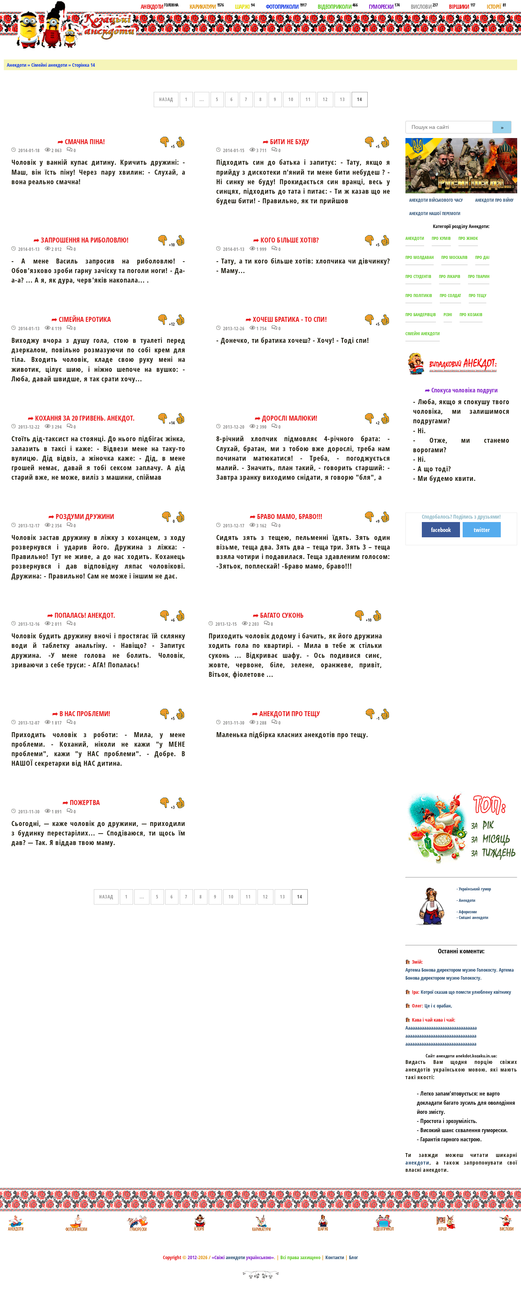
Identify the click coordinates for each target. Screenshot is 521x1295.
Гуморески (384, 6)
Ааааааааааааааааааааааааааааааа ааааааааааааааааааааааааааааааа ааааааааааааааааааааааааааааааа (441, 1035)
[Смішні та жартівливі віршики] (445, 1223)
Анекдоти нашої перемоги (434, 213)
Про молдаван (419, 257)
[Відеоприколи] (383, 1223)
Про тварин (478, 276)
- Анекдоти (466, 900)
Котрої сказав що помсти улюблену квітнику (466, 991)
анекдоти (417, 1162)
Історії (496, 6)
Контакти (334, 1257)
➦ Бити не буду (286, 141)
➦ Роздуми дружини (81, 516)
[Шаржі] (322, 1223)
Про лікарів (449, 276)
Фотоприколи (286, 6)
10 (291, 99)
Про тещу (477, 295)
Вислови (424, 6)
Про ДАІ (482, 257)
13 (342, 99)
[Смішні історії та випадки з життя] (199, 1223)
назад (166, 99)
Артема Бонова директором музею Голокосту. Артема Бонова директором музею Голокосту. (459, 973)
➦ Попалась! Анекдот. (81, 615)
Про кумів (441, 238)
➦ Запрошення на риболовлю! (81, 239)
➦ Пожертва (81, 802)
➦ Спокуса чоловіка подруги (461, 390)
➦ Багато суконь (278, 615)
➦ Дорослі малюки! (286, 418)
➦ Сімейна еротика (81, 319)
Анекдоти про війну (494, 200)
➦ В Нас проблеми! (81, 713)
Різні (448, 314)
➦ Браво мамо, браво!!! (286, 516)
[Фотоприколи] (76, 1223)
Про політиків (418, 295)
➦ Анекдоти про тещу (286, 713)
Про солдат (450, 295)
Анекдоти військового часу (436, 200)
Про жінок (468, 238)
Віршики (462, 6)
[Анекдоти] (70, 25)
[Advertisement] (297, 34)
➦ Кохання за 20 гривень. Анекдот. (81, 418)
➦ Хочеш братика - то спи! (286, 319)
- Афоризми (467, 911)
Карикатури (207, 6)
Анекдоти (159, 6)
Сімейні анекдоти (49, 64)
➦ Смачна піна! (81, 141)
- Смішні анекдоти (472, 917)
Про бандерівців (420, 314)
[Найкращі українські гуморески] (137, 1223)
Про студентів (418, 276)
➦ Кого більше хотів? (286, 239)
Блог (353, 1257)
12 (325, 99)
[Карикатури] (261, 1223)
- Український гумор (474, 889)
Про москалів (454, 257)
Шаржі (244, 6)
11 (308, 99)
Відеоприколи (337, 6)
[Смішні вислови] (506, 1223)
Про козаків (471, 314)
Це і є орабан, (438, 1005)
